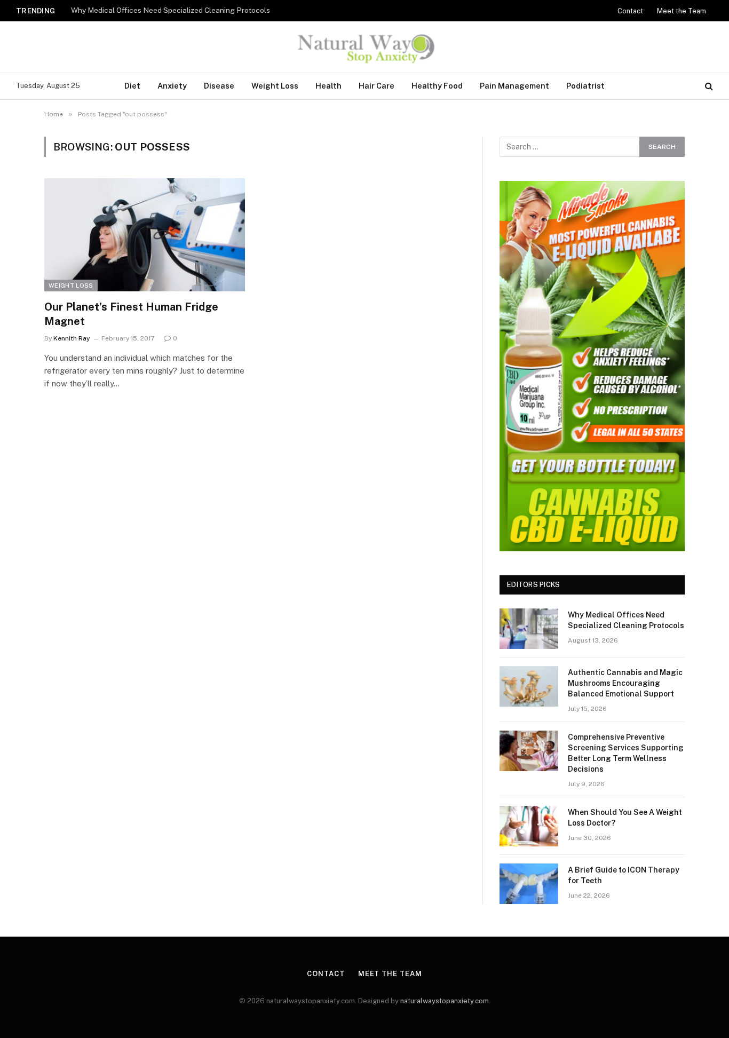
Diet (132, 85)
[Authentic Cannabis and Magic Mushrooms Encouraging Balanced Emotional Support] (529, 686)
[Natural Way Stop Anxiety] (364, 47)
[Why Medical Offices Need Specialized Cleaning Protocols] (529, 628)
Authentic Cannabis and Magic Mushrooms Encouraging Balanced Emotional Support (625, 683)
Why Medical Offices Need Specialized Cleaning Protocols (170, 10)
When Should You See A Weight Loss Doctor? (625, 817)
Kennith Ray (71, 338)
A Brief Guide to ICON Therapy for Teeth (623, 875)
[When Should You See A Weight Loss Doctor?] (529, 826)
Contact (630, 11)
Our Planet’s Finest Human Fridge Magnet (131, 314)
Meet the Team (681, 11)
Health (328, 85)
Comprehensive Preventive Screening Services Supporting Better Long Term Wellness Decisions (626, 753)
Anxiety (172, 85)
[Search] (708, 86)
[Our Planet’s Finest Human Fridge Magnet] (144, 234)
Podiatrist (585, 85)
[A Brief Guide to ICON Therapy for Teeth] (529, 883)
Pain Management (514, 85)
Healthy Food (437, 85)
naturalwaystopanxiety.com (444, 1001)
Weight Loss (274, 85)
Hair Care (376, 85)
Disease (219, 85)
